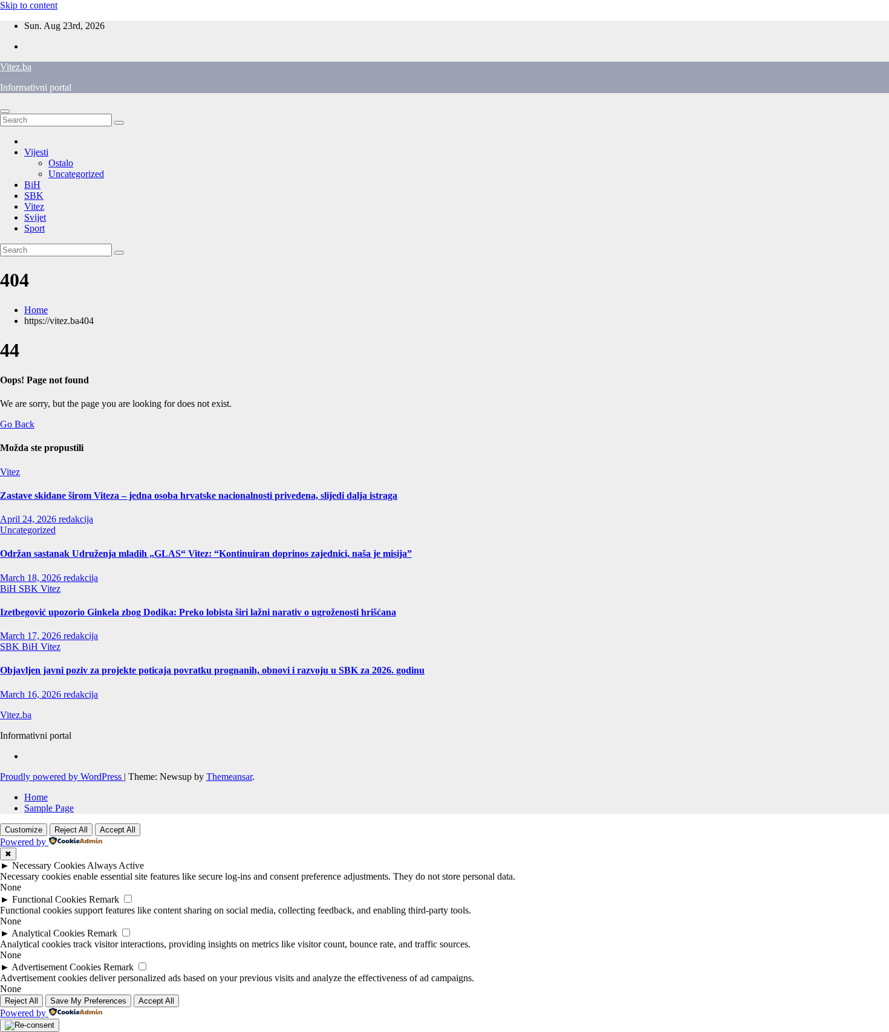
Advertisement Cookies (56, 967)
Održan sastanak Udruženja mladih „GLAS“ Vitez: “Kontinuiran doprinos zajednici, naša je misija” (206, 553)
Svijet (35, 217)
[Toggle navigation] (5, 111)
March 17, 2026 (31, 636)
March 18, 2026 (31, 578)
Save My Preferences (88, 1000)
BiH (32, 185)
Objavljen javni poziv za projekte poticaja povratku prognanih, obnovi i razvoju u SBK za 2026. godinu (212, 670)
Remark (104, 899)
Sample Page (49, 808)
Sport (34, 228)
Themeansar (229, 776)
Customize (23, 829)
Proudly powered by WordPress (62, 776)
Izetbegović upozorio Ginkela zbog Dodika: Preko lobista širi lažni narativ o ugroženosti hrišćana (198, 612)
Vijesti (36, 152)
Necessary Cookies (48, 865)
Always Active (115, 865)
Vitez (34, 206)
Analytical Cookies (48, 933)
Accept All (117, 829)
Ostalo (60, 163)
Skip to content (28, 5)
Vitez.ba (15, 67)
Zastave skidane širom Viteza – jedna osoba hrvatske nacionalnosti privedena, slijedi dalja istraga (198, 495)
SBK (34, 195)
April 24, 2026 (29, 519)
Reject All (71, 829)
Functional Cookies (49, 899)
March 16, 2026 (31, 694)
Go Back (17, 424)
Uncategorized (76, 174)
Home (36, 310)
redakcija (76, 519)
